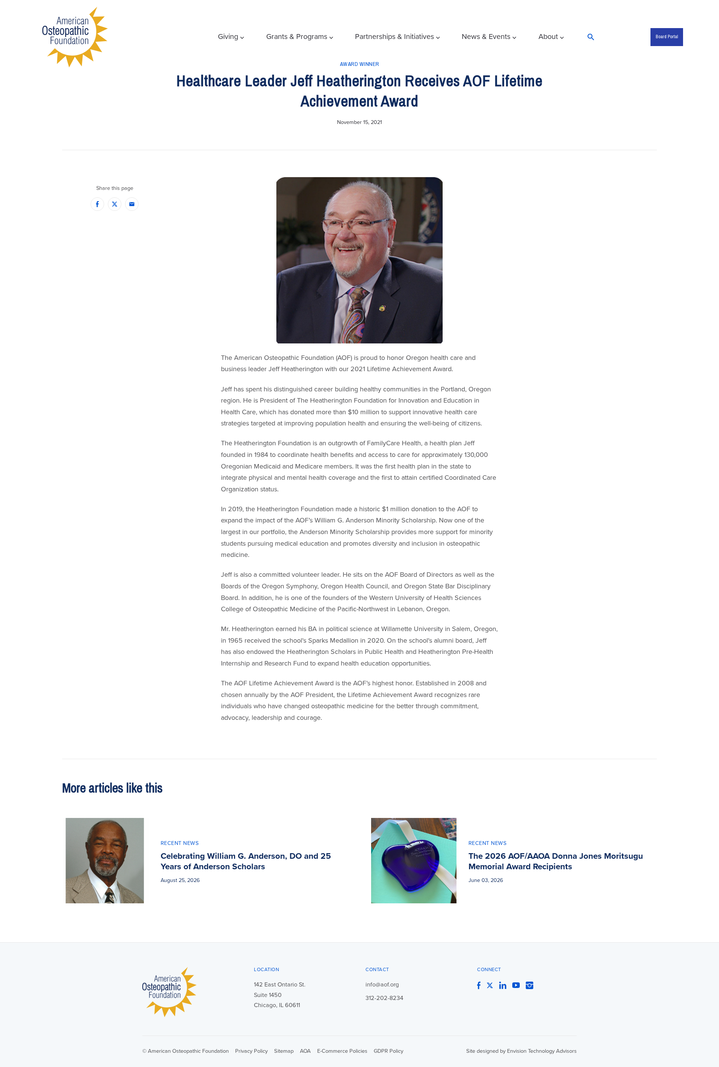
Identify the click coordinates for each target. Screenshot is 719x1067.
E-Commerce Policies (342, 1051)
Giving (228, 36)
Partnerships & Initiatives (394, 36)
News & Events (486, 36)
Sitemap (284, 1051)
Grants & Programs (296, 36)
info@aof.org (382, 984)
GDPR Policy (388, 1051)
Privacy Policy (251, 1051)
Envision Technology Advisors (542, 1051)
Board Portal (667, 36)
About (548, 36)
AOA (305, 1051)
